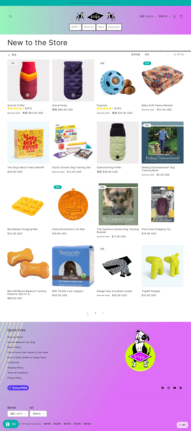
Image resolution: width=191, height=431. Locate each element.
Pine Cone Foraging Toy (156, 229)
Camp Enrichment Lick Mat (68, 229)
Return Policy (14, 347)
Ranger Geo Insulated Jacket (114, 291)
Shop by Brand (15, 337)
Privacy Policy (14, 378)
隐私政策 (57, 424)
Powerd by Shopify (33, 424)
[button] (10, 16)
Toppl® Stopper (151, 291)
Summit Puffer (16, 105)
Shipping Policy (15, 367)
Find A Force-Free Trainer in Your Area (27, 352)
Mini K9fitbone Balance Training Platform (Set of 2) (26, 292)
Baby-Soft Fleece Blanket (157, 105)
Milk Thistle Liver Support (67, 291)
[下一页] (103, 313)
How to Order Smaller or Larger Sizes (26, 357)
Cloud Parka (59, 105)
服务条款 (67, 424)
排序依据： (136, 54)
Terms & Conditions (17, 372)
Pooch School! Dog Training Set (71, 167)
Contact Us (13, 362)
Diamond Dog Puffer (109, 167)
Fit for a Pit (19, 424)
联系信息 (87, 424)
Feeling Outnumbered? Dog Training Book (158, 169)
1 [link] (87, 313)
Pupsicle (102, 105)
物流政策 (77, 424)
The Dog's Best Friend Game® (25, 167)
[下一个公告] (183, 3)
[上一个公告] (8, 3)
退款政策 (47, 424)
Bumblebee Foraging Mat (22, 229)
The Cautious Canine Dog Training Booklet (118, 231)
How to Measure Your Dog (21, 342)
